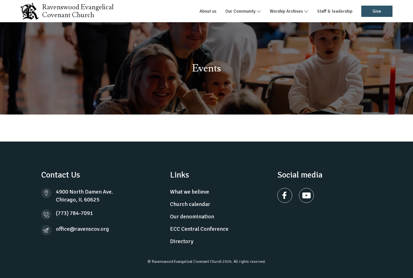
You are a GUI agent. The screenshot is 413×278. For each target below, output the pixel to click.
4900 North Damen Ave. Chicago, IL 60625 (84, 195)
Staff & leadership (334, 11)
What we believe (189, 191)
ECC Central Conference (199, 228)
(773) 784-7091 (74, 213)
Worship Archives (287, 11)
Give (377, 11)
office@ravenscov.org (82, 228)
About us (207, 11)
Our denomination (192, 216)
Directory (181, 241)
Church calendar (190, 204)
